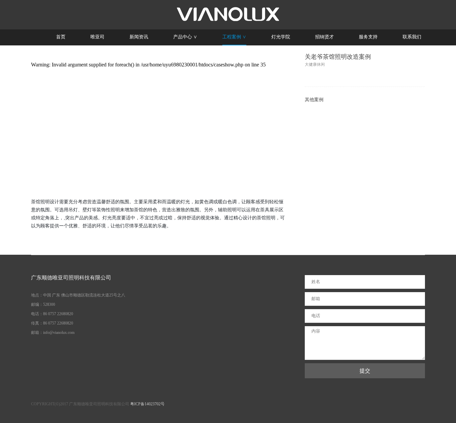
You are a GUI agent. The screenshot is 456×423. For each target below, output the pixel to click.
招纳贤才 (324, 36)
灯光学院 (280, 36)
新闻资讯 (139, 36)
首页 (60, 36)
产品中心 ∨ (185, 36)
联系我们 (412, 36)
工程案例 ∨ (234, 36)
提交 (365, 371)
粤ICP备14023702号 (147, 404)
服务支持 (368, 36)
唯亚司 (97, 36)
